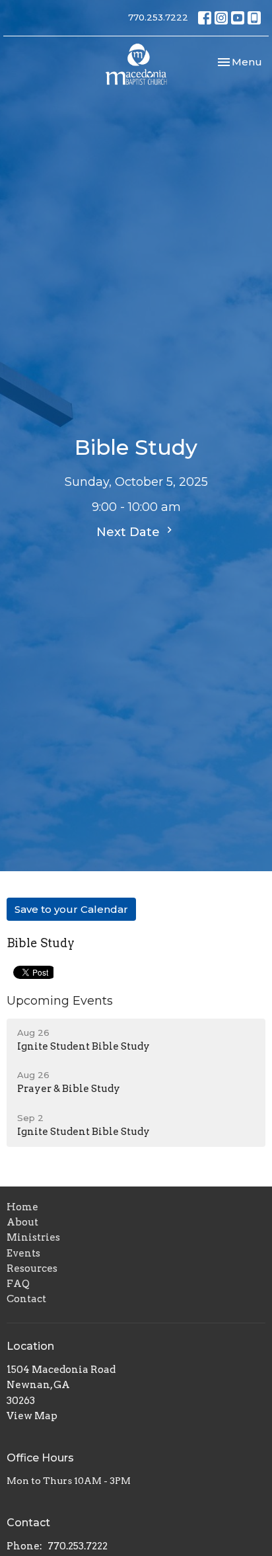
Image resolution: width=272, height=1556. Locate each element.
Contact (26, 1299)
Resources (32, 1268)
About (22, 1222)
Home (22, 1207)
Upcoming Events (60, 1000)
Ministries (33, 1237)
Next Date (129, 532)
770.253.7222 (158, 17)
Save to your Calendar (71, 909)
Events (23, 1253)
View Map (32, 1416)
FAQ (18, 1284)
